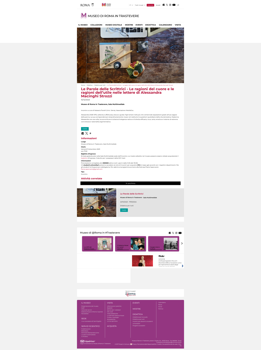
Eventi (139, 25)
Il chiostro (84, 336)
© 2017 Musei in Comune (122, 344)
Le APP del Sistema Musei (89, 248)
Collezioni (96, 25)
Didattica (150, 25)
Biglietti (109, 308)
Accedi (158, 5)
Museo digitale (113, 25)
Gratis (85, 129)
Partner (160, 309)
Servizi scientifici (90, 326)
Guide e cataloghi (113, 317)
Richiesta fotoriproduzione (90, 332)
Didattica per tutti (99, 85)
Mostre (129, 25)
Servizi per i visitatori (114, 310)
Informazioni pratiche (114, 306)
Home (83, 85)
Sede (83, 318)
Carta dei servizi (86, 310)
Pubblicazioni (86, 329)
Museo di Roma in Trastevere (113, 16)
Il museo (83, 25)
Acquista (150, 5)
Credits (159, 344)
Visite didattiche (112, 313)
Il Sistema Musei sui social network (122, 247)
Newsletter (85, 313)
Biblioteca (84, 331)
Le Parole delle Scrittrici (131, 194)
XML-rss (179, 344)
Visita (178, 25)
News (160, 304)
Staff (82, 308)
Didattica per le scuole (140, 317)
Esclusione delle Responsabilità (147, 344)
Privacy (134, 344)
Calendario (165, 25)
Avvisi (160, 306)
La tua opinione (112, 321)
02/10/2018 (170, 262)
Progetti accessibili (139, 325)
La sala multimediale (88, 334)
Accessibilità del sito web (170, 344)
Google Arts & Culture (154, 248)
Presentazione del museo (89, 306)
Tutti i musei (139, 5)
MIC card (110, 312)
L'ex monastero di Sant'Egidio (91, 321)
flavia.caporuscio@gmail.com (91, 169)
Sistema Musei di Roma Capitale (92, 312)
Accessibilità (111, 319)
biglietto (84, 158)
